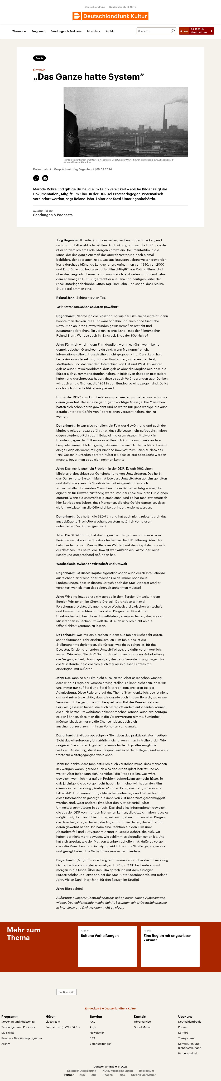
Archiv (110, 31)
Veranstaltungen (101, 1043)
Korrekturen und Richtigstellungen (189, 1045)
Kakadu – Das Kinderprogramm (21, 1038)
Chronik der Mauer (143, 1074)
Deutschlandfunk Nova (122, 6)
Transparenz (186, 1038)
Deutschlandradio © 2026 (110, 1066)
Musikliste (93, 31)
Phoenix (108, 1074)
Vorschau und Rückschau (18, 1021)
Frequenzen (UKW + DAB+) (63, 1027)
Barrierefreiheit (188, 1053)
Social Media (142, 1027)
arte (122, 1074)
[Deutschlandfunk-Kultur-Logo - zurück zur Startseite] (110, 16)
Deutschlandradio (189, 1021)
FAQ (92, 1021)
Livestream (53, 1021)
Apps (93, 1027)
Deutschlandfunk (95, 6)
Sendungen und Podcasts (18, 1027)
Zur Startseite (66, 991)
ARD (82, 1074)
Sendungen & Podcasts (66, 31)
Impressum (146, 1070)
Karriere (183, 1032)
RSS (92, 1038)
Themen (17, 31)
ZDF (94, 1074)
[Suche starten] (173, 31)
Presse (182, 1027)
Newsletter (97, 1032)
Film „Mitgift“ (119, 269)
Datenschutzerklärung (81, 1070)
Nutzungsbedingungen (118, 1070)
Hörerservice (142, 1021)
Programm (38, 31)
